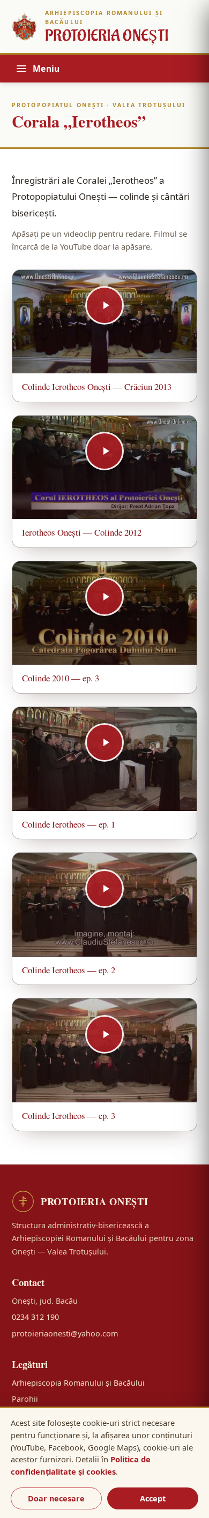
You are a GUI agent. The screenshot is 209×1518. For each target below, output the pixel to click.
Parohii (25, 1399)
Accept (153, 1498)
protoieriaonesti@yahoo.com (65, 1333)
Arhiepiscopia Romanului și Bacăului (78, 1383)
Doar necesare (56, 1498)
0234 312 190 (35, 1317)
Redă (104, 322)
